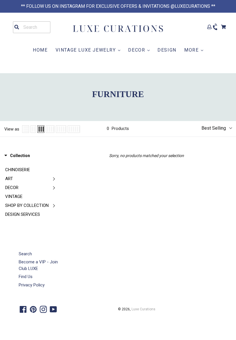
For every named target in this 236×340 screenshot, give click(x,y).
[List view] (25, 129)
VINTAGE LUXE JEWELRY (87, 50)
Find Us (26, 276)
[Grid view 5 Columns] (61, 129)
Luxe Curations (143, 309)
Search (25, 253)
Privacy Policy (32, 285)
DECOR (137, 50)
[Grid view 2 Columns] (33, 129)
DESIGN (166, 50)
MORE (192, 50)
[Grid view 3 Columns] (40, 129)
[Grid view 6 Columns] (74, 129)
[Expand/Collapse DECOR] (53, 187)
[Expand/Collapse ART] (53, 178)
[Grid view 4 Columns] (50, 129)
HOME (40, 50)
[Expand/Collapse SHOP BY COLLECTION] (53, 205)
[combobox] (31, 27)
